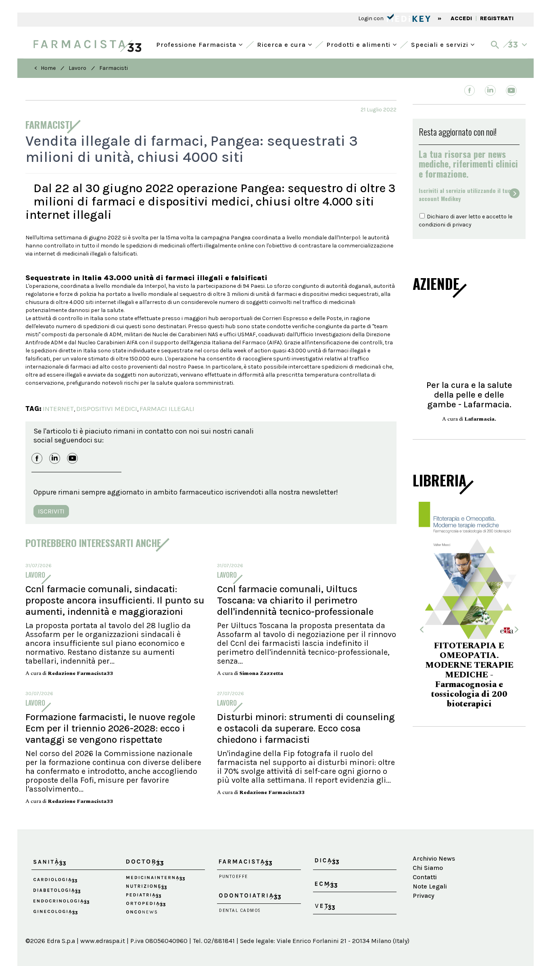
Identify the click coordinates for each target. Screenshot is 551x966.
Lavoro (77, 68)
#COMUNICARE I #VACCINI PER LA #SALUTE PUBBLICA (491, 671)
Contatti (425, 877)
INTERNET (58, 408)
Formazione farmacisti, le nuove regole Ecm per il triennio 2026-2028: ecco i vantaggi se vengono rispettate (110, 728)
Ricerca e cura (282, 44)
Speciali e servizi (440, 44)
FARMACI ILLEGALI (167, 408)
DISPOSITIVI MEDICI (106, 408)
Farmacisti (113, 68)
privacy (462, 224)
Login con (371, 18)
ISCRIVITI (51, 511)
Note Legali (430, 886)
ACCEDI (461, 18)
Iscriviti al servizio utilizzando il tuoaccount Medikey (465, 194)
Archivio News (434, 858)
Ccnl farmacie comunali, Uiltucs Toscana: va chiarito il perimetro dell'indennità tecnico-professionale (295, 600)
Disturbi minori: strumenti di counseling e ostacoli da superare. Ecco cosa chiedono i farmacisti (306, 728)
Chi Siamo (428, 868)
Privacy (423, 895)
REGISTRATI (496, 18)
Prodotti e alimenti (359, 44)
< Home (45, 68)
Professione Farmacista (197, 44)
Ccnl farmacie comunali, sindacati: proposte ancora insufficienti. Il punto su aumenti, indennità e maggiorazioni (115, 600)
